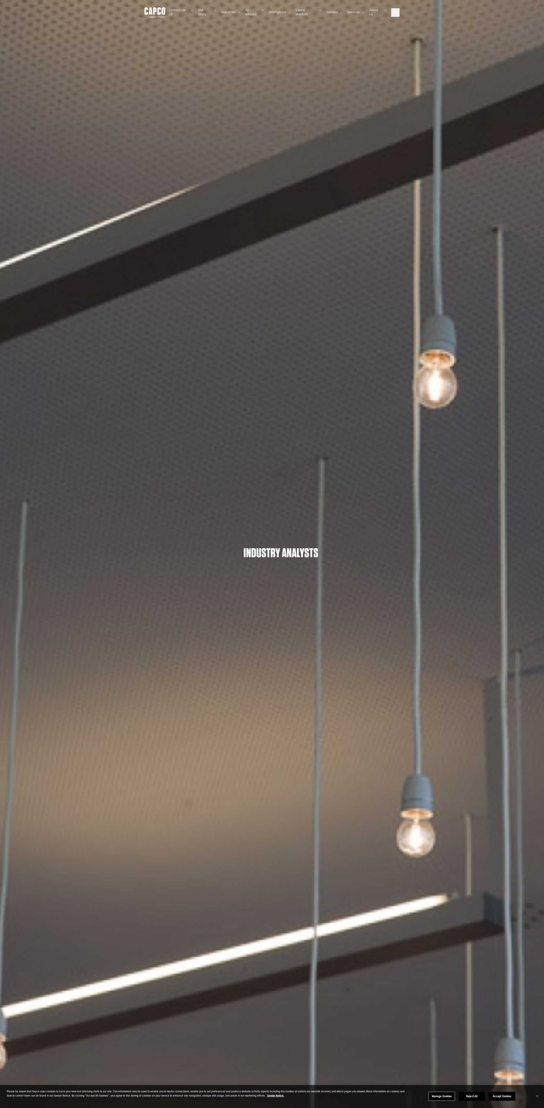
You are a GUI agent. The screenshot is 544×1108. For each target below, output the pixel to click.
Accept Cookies (502, 1096)
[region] (272, 1096)
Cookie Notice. (275, 1095)
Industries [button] (228, 12)
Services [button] (353, 12)
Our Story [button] (202, 12)
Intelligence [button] (277, 12)
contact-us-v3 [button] (177, 12)
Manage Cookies (442, 1096)
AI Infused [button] (250, 12)
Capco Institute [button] (302, 12)
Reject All (471, 1096)
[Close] (537, 1096)
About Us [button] (373, 12)
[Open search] (395, 12)
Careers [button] (332, 12)
